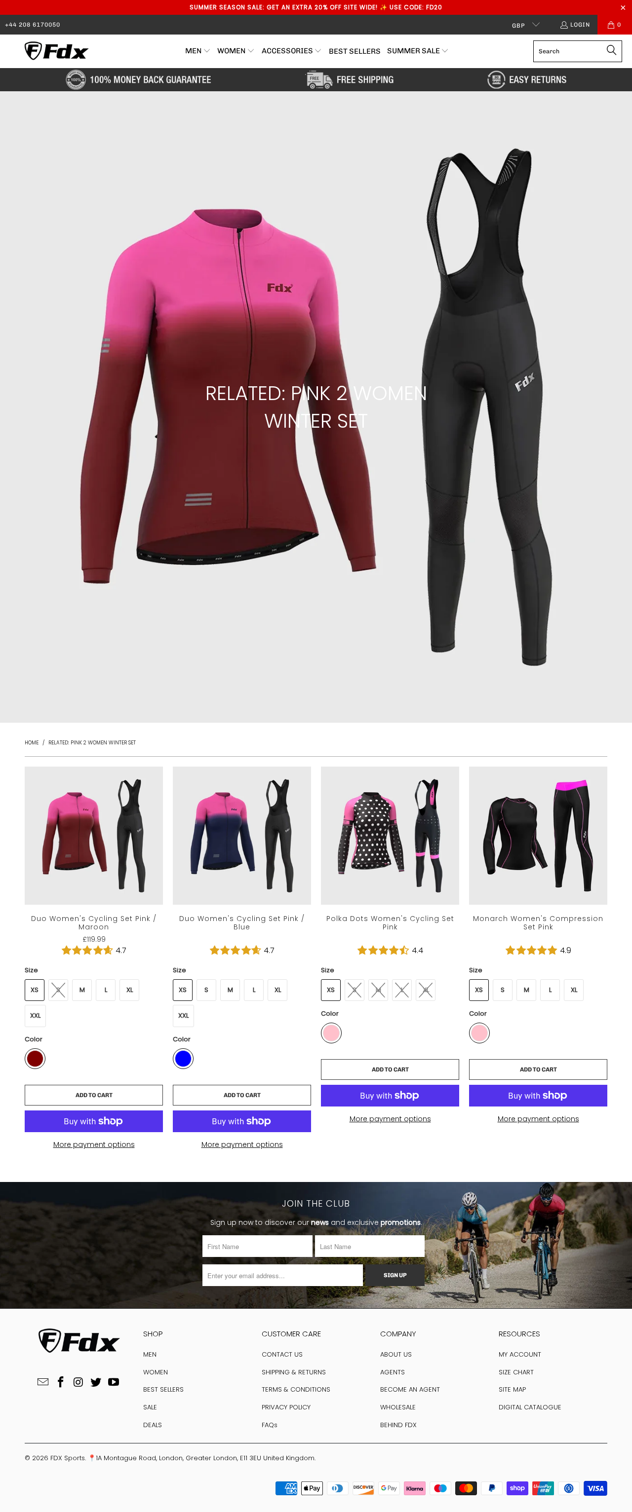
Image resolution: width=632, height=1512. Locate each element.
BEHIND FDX (398, 1425)
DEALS (152, 1425)
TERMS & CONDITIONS (296, 1389)
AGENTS (392, 1372)
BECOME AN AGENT (410, 1389)
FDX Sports (67, 1458)
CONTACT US (282, 1354)
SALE (150, 1407)
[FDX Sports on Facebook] (60, 1382)
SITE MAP (512, 1389)
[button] (198, 51)
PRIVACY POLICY (286, 1407)
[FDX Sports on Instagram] (78, 1382)
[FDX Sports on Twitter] (96, 1382)
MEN (150, 1354)
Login (580, 24)
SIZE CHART (516, 1372)
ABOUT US (396, 1354)
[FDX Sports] (55, 51)
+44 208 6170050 (32, 24)
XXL (35, 1015)
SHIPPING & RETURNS (294, 1372)
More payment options (94, 1144)
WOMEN (155, 1372)
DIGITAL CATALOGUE (530, 1407)
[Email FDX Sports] (43, 1382)
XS (35, 990)
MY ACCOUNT (520, 1354)
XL (129, 990)
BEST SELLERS (163, 1389)
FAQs (269, 1425)
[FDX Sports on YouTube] (114, 1382)
